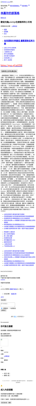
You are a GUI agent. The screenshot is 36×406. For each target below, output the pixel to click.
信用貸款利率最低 (9, 50)
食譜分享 (13, 294)
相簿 (5, 29)
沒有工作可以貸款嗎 (10, 48)
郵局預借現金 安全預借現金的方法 (14, 224)
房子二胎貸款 (8, 60)
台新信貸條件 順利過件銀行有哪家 (14, 214)
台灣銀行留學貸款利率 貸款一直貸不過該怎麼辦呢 (19, 228)
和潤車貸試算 (8, 238)
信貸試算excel (8, 58)
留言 (15, 289)
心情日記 (14, 26)
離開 (10, 402)
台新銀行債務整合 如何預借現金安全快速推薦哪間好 (19, 226)
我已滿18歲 (4, 402)
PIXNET (8, 380)
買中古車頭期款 (8, 54)
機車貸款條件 (8, 242)
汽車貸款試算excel (9, 246)
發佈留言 (3, 310)
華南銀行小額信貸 (9, 232)
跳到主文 (3, 18)
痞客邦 (12, 289)
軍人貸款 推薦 (8, 236)
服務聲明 (18, 382)
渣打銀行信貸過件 (9, 56)
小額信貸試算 (8, 244)
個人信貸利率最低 (9, 234)
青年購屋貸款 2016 (9, 240)
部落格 (6, 31)
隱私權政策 (29, 380)
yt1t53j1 (3, 279)
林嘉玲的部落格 (10, 13)
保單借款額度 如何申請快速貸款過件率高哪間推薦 (19, 216)
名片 (5, 33)
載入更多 (3, 300)
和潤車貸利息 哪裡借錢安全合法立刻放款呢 (17, 218)
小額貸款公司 (8, 52)
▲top (2, 297)
